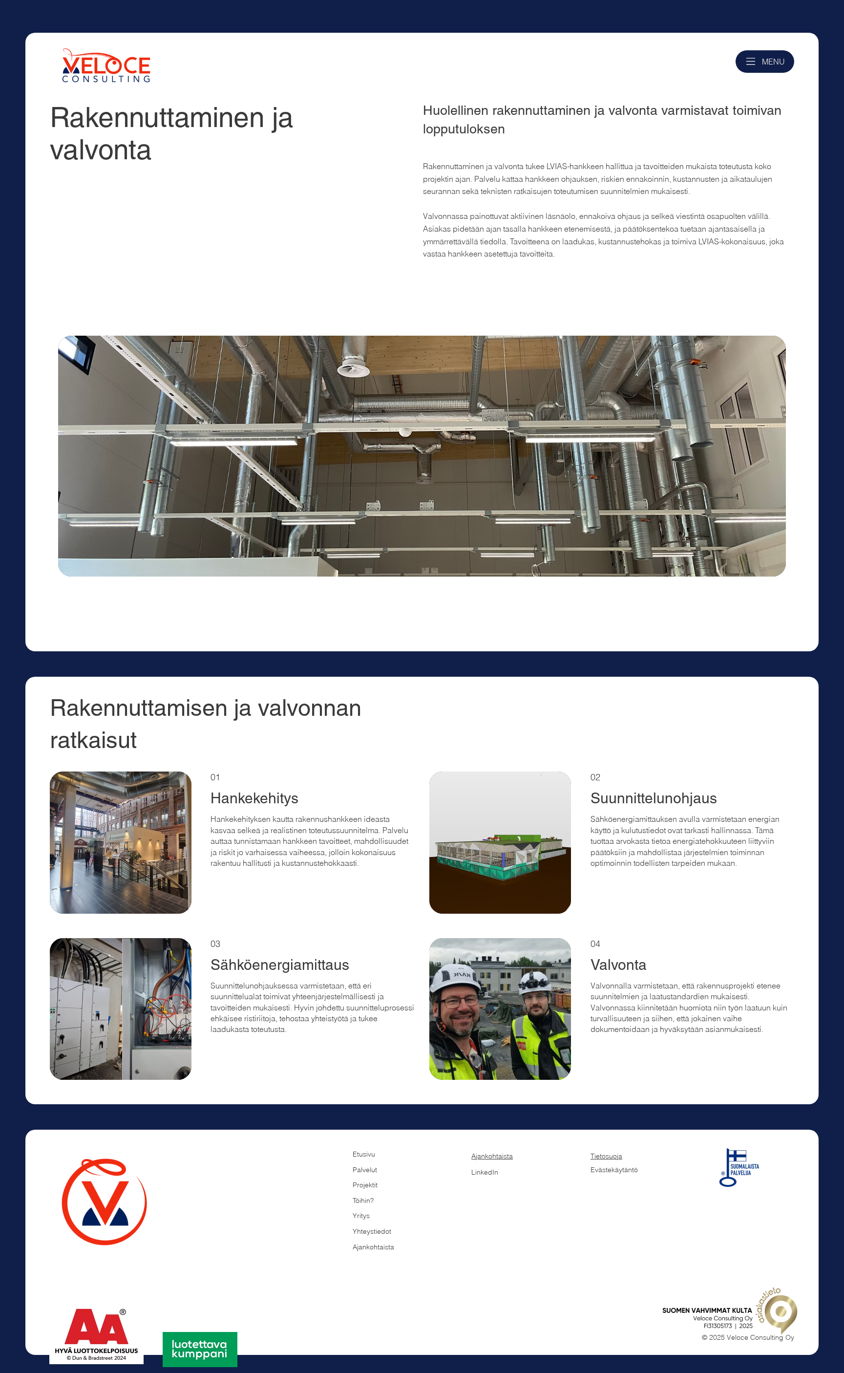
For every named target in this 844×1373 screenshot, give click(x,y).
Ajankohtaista (492, 1156)
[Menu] (751, 61)
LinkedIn (484, 1172)
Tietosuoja (606, 1156)
